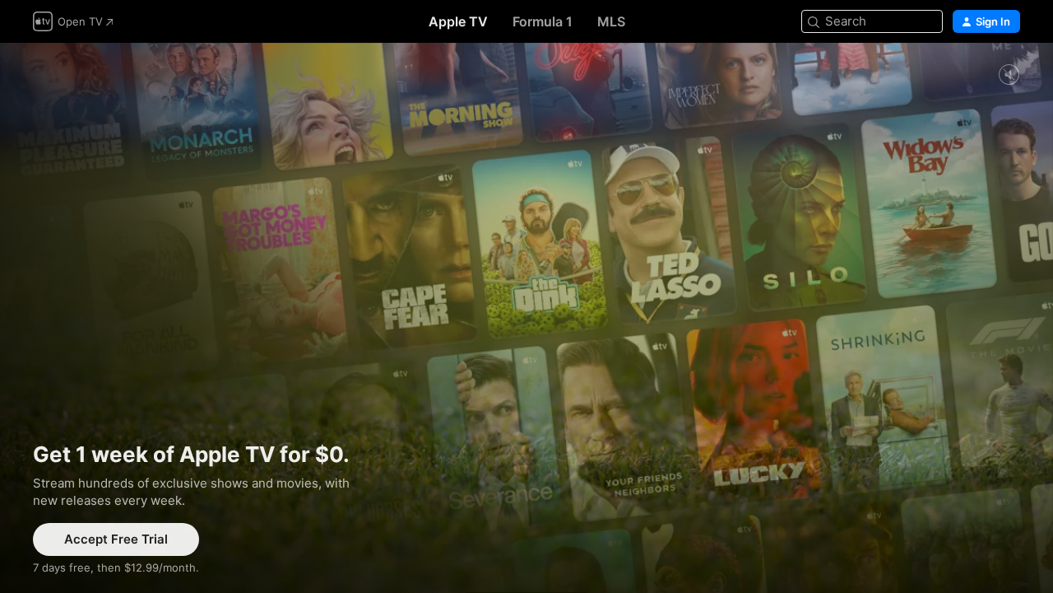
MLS (611, 21)
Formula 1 (543, 21)
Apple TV (458, 21)
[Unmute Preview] (1008, 75)
